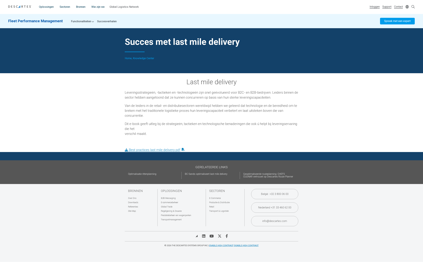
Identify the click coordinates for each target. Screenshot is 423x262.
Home (128, 58)
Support (386, 6)
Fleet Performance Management (35, 21)
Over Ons (132, 198)
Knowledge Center (143, 58)
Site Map (132, 211)
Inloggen (375, 6)
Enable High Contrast (221, 245)
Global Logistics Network (124, 6)
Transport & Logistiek (219, 211)
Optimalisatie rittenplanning (142, 174)
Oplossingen (46, 6)
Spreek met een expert (397, 21)
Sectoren (65, 6)
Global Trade (166, 206)
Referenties (133, 206)
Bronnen (80, 6)
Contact (398, 6)
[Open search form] (413, 7)
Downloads (133, 202)
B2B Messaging (168, 198)
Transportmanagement (171, 219)
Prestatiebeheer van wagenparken (176, 215)
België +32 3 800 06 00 (274, 194)
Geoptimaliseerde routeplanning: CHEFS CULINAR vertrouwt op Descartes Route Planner (268, 175)
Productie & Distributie (219, 202)
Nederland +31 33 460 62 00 (274, 207)
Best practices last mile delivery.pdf (154, 150)
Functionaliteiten (81, 21)
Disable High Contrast (246, 245)
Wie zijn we (98, 6)
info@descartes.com (274, 221)
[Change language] (407, 7)
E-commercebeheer (169, 202)
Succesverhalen (107, 21)
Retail (211, 206)
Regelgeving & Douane (171, 211)
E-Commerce (215, 198)
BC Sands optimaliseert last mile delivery (206, 174)
